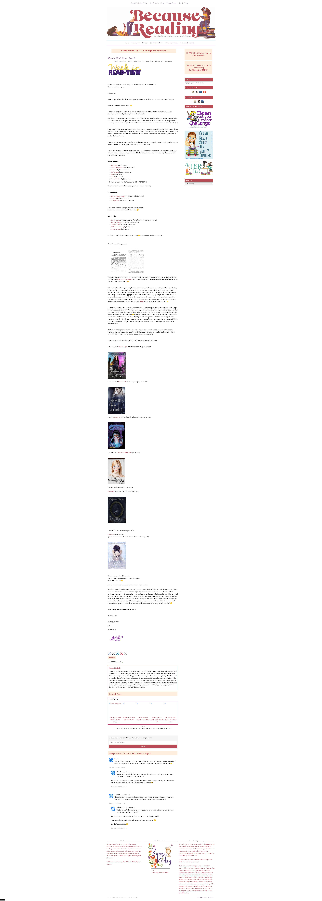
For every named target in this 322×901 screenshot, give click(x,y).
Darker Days (123, 347)
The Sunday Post (147, 61)
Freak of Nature (116, 179)
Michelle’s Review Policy (139, 3)
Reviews (145, 43)
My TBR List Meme (156, 43)
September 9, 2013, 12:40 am (119, 828)
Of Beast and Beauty (117, 227)
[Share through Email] (125, 653)
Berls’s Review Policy (157, 3)
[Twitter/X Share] (113, 653)
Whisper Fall (115, 200)
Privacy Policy (171, 3)
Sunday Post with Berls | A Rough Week (115, 720)
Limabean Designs (171, 43)
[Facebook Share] (109, 653)
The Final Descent (116, 222)
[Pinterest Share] (121, 653)
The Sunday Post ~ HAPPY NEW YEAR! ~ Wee (171, 720)
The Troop (114, 165)
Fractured (111, 491)
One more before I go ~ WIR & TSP (129, 718)
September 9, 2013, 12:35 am (117, 803)
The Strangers (115, 220)
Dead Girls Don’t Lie (117, 167)
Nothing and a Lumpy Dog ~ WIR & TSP (157, 720)
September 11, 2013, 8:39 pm (117, 767)
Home (127, 43)
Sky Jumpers (115, 172)
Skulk (113, 176)
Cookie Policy (183, 3)
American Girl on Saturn (125, 279)
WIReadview (158, 61)
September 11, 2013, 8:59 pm (119, 786)
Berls (117, 759)
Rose (112, 174)
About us (135, 43)
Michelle (136, 61)
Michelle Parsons (126, 772)
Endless (110, 534)
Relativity (114, 170)
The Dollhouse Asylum (118, 196)
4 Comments (168, 61)
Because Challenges (187, 43)
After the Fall (122, 382)
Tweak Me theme (202, 897)
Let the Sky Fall (116, 224)
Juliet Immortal (116, 229)
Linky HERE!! (198, 55)
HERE (142, 301)
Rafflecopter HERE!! (198, 70)
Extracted (114, 198)
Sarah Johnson (122, 795)
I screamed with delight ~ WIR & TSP (143, 718)
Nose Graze (211, 897)
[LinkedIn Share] (117, 653)
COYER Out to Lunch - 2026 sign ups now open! (144, 50)
